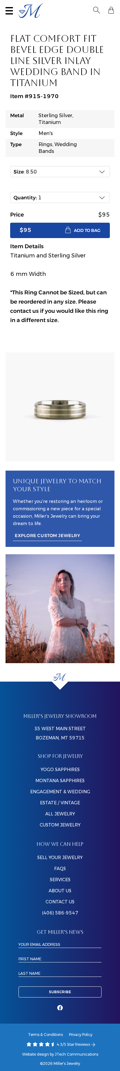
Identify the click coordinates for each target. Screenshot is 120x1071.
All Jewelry (60, 814)
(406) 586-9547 (60, 913)
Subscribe (60, 992)
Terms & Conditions (45, 1034)
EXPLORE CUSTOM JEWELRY (47, 535)
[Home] (60, 677)
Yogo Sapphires (60, 769)
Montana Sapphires (60, 780)
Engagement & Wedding (60, 791)
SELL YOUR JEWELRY (60, 857)
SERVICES (60, 879)
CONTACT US (60, 902)
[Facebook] (60, 1008)
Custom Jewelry (60, 825)
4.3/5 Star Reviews (73, 1044)
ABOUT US (60, 891)
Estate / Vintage (60, 803)
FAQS (60, 868)
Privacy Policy (80, 1034)
